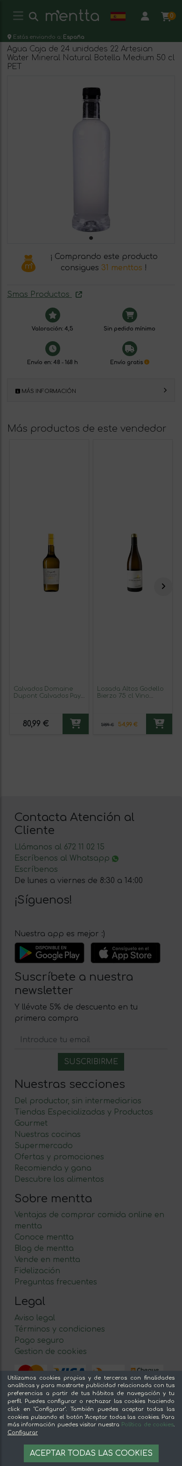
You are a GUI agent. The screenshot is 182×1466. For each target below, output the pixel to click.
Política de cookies (147, 1425)
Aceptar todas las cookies (91, 1453)
